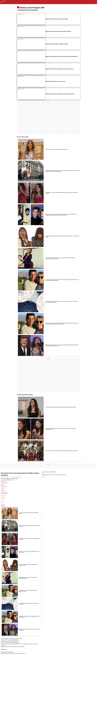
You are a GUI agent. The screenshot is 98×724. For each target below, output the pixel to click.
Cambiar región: (4, 652)
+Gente (58, 2)
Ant (42, 476)
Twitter (86, 2)
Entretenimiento (26, 2)
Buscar (95, 2)
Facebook (84, 2)
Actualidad (17, 2)
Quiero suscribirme (17, 477)
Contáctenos (4, 649)
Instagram (81, 2)
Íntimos (39, 2)
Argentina (63, 2)
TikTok (89, 2)
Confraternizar (72, 2)
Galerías (53, 2)
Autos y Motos (46, 2)
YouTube (92, 2)
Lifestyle (33, 2)
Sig (44, 476)
